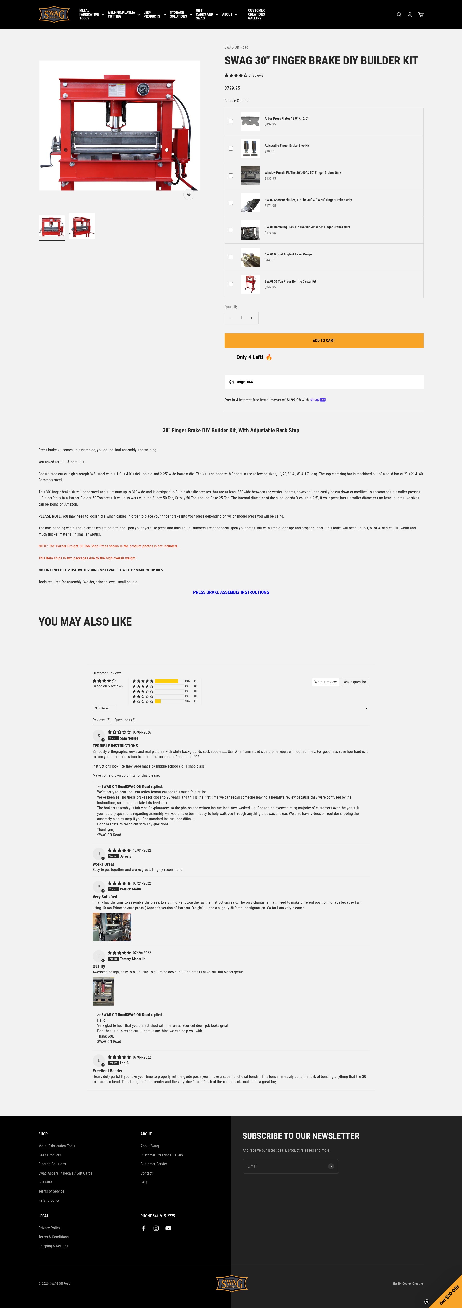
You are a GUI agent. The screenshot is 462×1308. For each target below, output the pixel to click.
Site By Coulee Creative (408, 1283)
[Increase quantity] (251, 318)
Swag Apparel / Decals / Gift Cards (65, 1173)
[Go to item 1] (51, 227)
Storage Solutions (178, 15)
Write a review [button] (325, 682)
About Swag (150, 1146)
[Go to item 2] (82, 227)
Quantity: (232, 307)
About (227, 15)
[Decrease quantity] (232, 318)
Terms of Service (51, 1191)
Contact (147, 1173)
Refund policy (49, 1200)
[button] (237, 75)
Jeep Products (152, 15)
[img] (120, 732)
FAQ (144, 1182)
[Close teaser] (426, 1301)
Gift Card (45, 1182)
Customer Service (154, 1164)
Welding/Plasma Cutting (121, 15)
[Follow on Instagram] (156, 1228)
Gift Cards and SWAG (204, 14)
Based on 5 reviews (108, 686)
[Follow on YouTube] (168, 1228)
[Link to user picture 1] (112, 927)
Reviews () (102, 720)
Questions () (125, 720)
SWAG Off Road (236, 47)
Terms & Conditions (53, 1237)
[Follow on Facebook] (144, 1228)
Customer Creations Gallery (256, 14)
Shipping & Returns (53, 1246)
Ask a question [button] (355, 682)
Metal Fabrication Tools (89, 14)
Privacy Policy (49, 1228)
